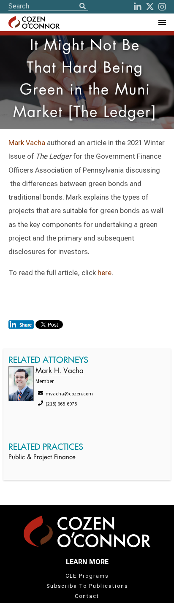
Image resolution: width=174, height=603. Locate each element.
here (104, 272)
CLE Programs (87, 576)
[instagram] (162, 7)
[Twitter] (150, 7)
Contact (87, 596)
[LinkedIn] (137, 7)
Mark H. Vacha (59, 371)
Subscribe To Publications (87, 586)
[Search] (82, 6)
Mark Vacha (26, 142)
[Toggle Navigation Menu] (162, 22)
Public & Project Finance (42, 457)
